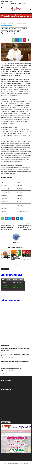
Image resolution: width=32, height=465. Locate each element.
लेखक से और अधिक (19, 247)
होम (1, 23)
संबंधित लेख (11, 247)
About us (7, 3)
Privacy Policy (14, 3)
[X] (20, 40)
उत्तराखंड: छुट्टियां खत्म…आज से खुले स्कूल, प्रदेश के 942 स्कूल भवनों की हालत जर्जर (7, 227)
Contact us (22, 3)
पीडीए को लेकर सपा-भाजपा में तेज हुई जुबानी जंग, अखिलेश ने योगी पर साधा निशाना (26, 259)
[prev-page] (15, 264)
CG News (4, 33)
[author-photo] (16, 237)
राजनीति (11, 25)
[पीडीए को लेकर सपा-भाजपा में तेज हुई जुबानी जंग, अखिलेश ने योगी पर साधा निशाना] (26, 253)
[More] (28, 40)
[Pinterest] (24, 40)
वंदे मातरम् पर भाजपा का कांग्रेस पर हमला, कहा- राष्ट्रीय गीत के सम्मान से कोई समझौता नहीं (15, 258)
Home (2, 3)
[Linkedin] (17, 218)
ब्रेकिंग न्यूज (13, 255)
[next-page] (17, 264)
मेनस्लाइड (7, 25)
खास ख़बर (4, 23)
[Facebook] (17, 40)
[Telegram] (21, 218)
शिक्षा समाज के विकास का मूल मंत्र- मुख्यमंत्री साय (11, 368)
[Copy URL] (25, 218)
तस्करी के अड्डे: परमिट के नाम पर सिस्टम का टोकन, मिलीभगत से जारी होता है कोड (24, 227)
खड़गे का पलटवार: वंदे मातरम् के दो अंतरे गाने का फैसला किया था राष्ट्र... (15, 348)
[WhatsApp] (13, 40)
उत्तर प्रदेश (23, 256)
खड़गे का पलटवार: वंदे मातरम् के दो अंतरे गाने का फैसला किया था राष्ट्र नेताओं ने (5, 259)
